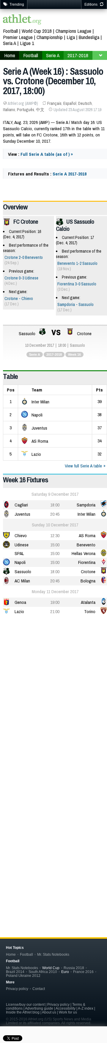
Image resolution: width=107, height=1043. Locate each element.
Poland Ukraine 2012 (23, 975)
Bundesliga (89, 37)
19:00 (54, 602)
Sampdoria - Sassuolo (75, 304)
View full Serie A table (83, 466)
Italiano (9, 109)
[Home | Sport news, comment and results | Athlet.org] (22, 20)
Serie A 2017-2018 (69, 174)
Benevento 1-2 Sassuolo (77, 263)
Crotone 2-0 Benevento (23, 257)
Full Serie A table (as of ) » (47, 154)
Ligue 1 (27, 43)
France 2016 (83, 972)
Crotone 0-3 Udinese (21, 278)
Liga (71, 37)
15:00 (54, 545)
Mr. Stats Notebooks (53, 954)
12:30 (54, 535)
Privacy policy (17, 989)
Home (11, 954)
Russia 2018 (74, 968)
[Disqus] (55, 825)
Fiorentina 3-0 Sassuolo (76, 284)
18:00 (54, 505)
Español (69, 103)
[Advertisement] (53, 679)
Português (25, 109)
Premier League (18, 37)
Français (54, 103)
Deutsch (85, 103)
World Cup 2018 (37, 30)
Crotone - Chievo (18, 298)
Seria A (9, 43)
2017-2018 (54, 354)
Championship (50, 37)
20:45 (54, 514)
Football (10, 30)
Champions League (73, 30)
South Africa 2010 (43, 972)
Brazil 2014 (15, 972)
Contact (38, 989)
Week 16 (74, 354)
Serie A (34, 354)
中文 (40, 109)
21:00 (54, 611)
